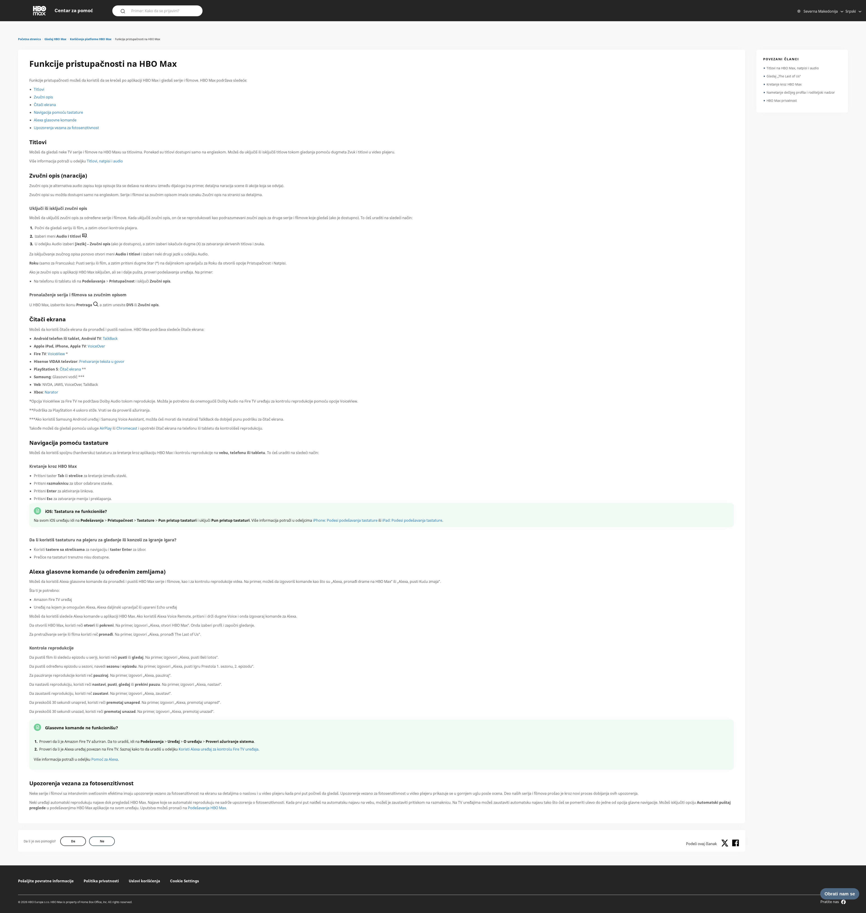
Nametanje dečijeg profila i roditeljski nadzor (801, 92)
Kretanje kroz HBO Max (784, 84)
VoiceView (56, 353)
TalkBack (110, 338)
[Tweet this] (725, 843)
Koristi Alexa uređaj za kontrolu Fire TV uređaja (218, 749)
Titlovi (39, 89)
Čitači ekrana (45, 104)
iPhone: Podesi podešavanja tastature (345, 520)
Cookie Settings (184, 880)
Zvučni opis (43, 97)
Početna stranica (29, 39)
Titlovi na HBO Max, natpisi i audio (793, 68)
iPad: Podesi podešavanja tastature (412, 520)
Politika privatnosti (101, 880)
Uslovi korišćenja (144, 880)
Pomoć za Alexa (104, 759)
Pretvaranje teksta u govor (101, 361)
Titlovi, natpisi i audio (105, 161)
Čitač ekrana (70, 369)
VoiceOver (96, 346)
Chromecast (126, 428)
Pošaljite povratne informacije (46, 880)
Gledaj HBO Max (55, 39)
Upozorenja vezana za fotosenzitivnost (66, 127)
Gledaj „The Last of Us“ (784, 76)
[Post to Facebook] (735, 843)
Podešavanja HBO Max (207, 807)
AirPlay (106, 428)
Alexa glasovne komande (55, 120)
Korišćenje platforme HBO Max (90, 39)
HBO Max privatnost (782, 100)
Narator (51, 392)
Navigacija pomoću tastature (58, 112)
